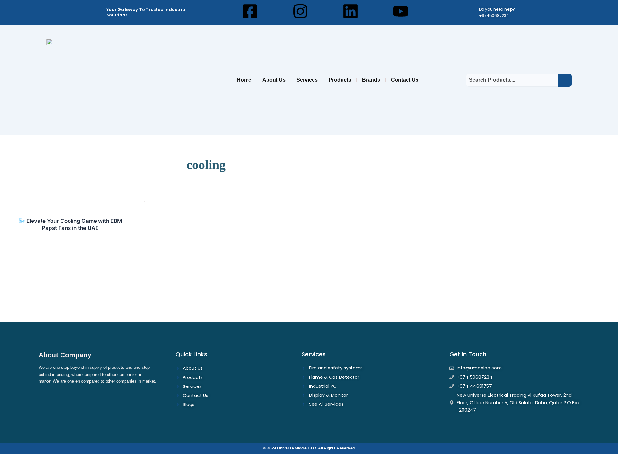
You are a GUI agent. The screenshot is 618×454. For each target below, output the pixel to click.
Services (307, 80)
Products (340, 80)
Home (244, 80)
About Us (274, 80)
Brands (371, 80)
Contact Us (404, 80)
